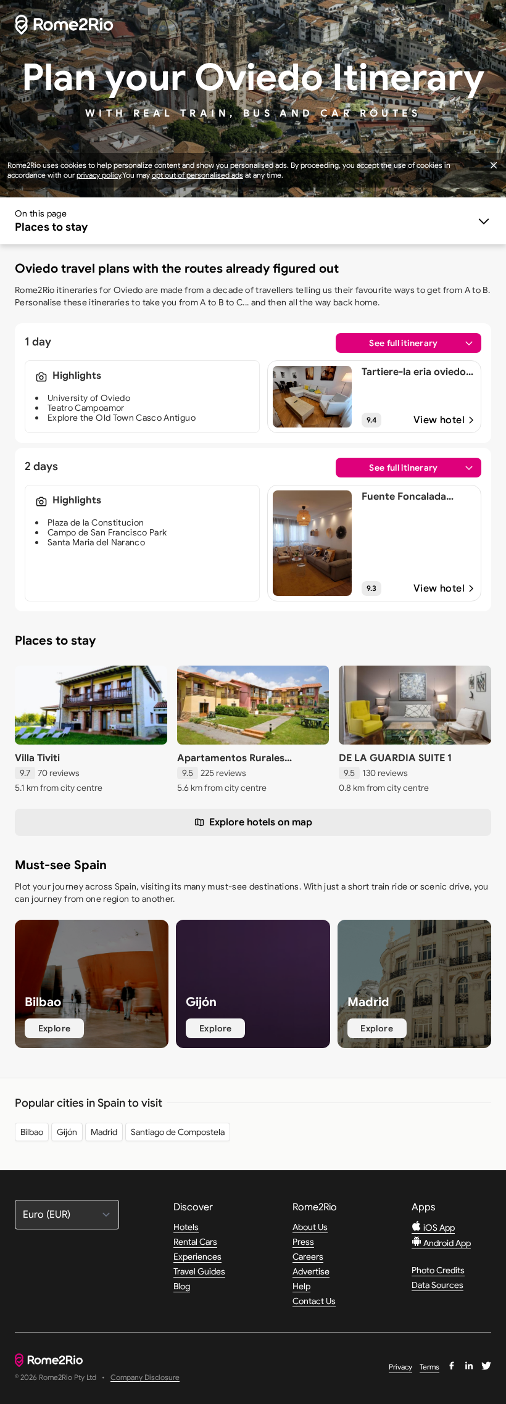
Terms (429, 1366)
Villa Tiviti (37, 758)
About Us (310, 1227)
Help (301, 1286)
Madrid (104, 1132)
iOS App (438, 1227)
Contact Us (314, 1301)
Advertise (311, 1271)
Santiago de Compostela (178, 1132)
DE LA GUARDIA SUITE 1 (395, 758)
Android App (446, 1243)
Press (303, 1241)
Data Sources (437, 1284)
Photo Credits (438, 1270)
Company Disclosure (145, 1378)
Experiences (197, 1256)
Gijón (67, 1132)
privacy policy (99, 175)
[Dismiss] (494, 165)
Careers (307, 1256)
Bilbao (31, 1132)
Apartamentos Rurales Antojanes (230, 764)
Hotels (186, 1227)
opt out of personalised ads (197, 175)
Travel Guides (199, 1271)
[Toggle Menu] (253, 220)
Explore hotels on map (260, 822)
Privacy (400, 1366)
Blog (181, 1286)
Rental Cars (195, 1241)
